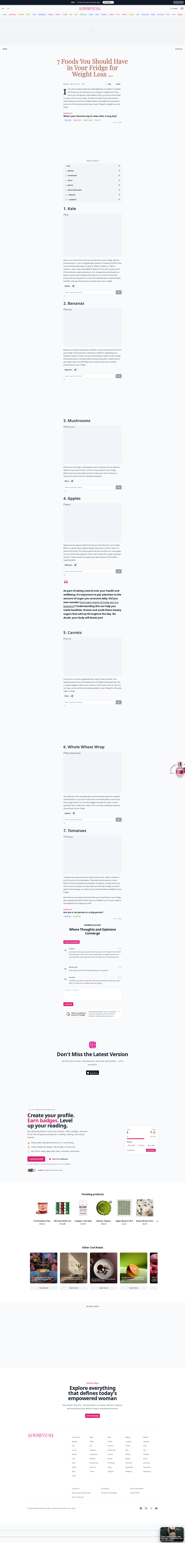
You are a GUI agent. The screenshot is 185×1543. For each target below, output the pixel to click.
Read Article (48, 1288)
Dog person (76, 916)
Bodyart (75, 1441)
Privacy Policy (135, 1493)
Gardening (12, 14)
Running (146, 1463)
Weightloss (83, 14)
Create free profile (36, 1159)
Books (153, 14)
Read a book (77, 120)
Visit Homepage (92, 1416)
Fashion (110, 1446)
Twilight (65, 14)
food (5, 49)
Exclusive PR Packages (109, 1493)
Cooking (111, 14)
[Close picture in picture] (162, 1529)
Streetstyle (160, 14)
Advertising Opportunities (81, 1493)
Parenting (111, 1463)
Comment (68, 1004)
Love (73, 1459)
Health (5, 14)
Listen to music (88, 120)
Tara (67, 84)
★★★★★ (178, 49)
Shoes (74, 1467)
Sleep (110, 1467)
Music (118, 14)
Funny (173, 14)
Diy (71, 14)
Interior (124, 14)
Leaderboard (130, 1150)
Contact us (76, 1489)
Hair (144, 1450)
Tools (74, 1476)
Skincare (93, 1467)
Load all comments (71, 942)
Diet (73, 1446)
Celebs (91, 14)
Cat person (67, 916)
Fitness (127, 1446)
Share (118, 84)
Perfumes (128, 1463)
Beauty (145, 1437)
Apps (75, 14)
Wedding (103, 14)
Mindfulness (42, 14)
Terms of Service (78, 1497)
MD (83, 84)
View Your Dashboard (60, 1159)
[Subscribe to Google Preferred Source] (76, 1013)
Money (110, 1459)
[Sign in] (182, 8)
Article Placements (136, 1489)
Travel (34, 14)
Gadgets (93, 1450)
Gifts (137, 14)
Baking (180, 14)
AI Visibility (105, 1489)
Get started (150, 1150)
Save (109, 84)
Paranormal (145, 14)
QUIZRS (120, 122)
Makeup (50, 14)
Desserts (146, 1441)
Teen (97, 14)
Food (167, 14)
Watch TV (98, 120)
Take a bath (67, 120)
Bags (109, 1437)
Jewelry (58, 14)
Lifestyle (146, 1454)
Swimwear (21, 14)
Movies (131, 14)
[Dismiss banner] (119, 1011)
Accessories (76, 1437)
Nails (28, 14)
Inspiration (94, 1454)
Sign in (68, 1164)
